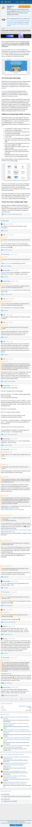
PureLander (5, 91)
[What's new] (27, 1)
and (7, 250)
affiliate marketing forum (23, 11)
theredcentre (7, 687)
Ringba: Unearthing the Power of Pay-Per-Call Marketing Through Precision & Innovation (15, 783)
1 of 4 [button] (11, 699)
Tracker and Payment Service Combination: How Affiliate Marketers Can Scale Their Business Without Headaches (17, 731)
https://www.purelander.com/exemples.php (12, 509)
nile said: (4, 237)
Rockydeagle (6, 270)
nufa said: (4, 325)
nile (4, 224)
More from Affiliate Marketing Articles (12, 754)
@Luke (16, 441)
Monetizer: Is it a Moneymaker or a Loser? (14, 771)
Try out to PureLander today (16, 207)
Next (16, 699)
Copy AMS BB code (5, 799)
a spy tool (15, 49)
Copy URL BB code (5, 794)
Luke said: (4, 477)
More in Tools (5, 714)
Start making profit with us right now (18, 18)
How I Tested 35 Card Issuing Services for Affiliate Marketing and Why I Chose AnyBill (16, 746)
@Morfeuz (8, 673)
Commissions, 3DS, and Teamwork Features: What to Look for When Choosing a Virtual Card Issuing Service (16, 739)
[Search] (30, 1)
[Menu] (2, 2)
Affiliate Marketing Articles (8, 32)
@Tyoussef (4, 272)
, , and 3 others (13, 214)
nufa (4, 315)
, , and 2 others (10, 434)
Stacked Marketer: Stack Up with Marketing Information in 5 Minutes (14, 776)
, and (10, 695)
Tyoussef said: (5, 612)
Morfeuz (5, 626)
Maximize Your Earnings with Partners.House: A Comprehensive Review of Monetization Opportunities (16, 764)
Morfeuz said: (5, 660)
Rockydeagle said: (6, 283)
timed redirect (9, 138)
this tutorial (7, 263)
